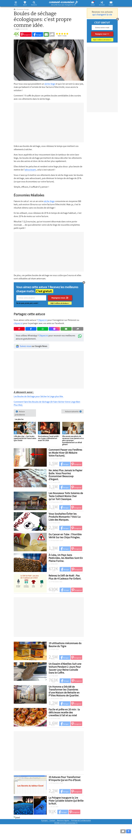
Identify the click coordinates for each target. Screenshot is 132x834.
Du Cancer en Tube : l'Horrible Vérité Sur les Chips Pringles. (65, 536)
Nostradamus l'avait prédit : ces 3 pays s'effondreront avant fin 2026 (49, 438)
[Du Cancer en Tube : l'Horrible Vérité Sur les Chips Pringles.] (30, 541)
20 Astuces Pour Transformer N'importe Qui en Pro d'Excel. (65, 778)
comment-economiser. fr (63, 3)
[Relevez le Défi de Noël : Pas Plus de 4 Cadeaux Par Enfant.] (30, 583)
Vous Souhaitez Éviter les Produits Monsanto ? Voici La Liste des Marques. (65, 516)
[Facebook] (31, 329)
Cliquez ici (42, 320)
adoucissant (30, 169)
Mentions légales (63, 820)
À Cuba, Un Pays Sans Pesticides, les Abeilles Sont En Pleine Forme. (66, 557)
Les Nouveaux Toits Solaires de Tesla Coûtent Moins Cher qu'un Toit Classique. (66, 496)
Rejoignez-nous (58, 298)
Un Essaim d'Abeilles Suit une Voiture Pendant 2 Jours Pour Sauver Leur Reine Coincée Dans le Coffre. (65, 668)
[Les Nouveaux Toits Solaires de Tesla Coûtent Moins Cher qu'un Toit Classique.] (30, 500)
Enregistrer (27, 35)
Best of (25, 5)
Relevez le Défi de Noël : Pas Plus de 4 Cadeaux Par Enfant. (65, 577)
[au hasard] (101, 2)
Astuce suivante (71, 411)
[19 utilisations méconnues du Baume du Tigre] (30, 650)
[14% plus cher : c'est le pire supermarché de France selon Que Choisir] (25, 427)
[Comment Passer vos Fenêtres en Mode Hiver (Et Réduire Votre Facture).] (30, 457)
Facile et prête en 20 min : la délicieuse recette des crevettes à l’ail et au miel (64, 712)
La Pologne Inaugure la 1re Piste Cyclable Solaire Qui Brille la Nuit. (66, 800)
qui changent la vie (102, 14)
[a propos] (111, 2)
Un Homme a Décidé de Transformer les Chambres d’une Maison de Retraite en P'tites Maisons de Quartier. (64, 691)
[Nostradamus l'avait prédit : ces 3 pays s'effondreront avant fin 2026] (49, 427)
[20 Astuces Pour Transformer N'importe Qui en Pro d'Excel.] (30, 784)
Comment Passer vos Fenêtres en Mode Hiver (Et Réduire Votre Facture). (65, 452)
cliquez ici (18, 323)
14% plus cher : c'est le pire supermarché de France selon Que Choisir (25, 438)
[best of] (24, 2)
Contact (52, 820)
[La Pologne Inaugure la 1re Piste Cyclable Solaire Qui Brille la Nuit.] (30, 805)
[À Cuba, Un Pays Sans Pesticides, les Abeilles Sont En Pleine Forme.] (30, 562)
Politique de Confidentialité (81, 820)
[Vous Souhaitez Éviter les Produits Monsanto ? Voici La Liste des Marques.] (30, 521)
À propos (111, 5)
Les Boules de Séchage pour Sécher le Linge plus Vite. (38, 396)
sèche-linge (49, 83)
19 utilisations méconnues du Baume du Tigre (65, 644)
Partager (39, 35)
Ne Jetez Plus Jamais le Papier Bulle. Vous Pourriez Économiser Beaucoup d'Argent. (65, 475)
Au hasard (102, 5)
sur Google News (33, 346)
